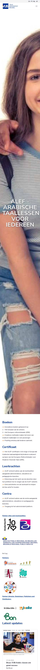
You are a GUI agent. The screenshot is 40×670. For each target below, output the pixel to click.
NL (34, 1)
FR (32, 1)
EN (29, 1)
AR (37, 1)
